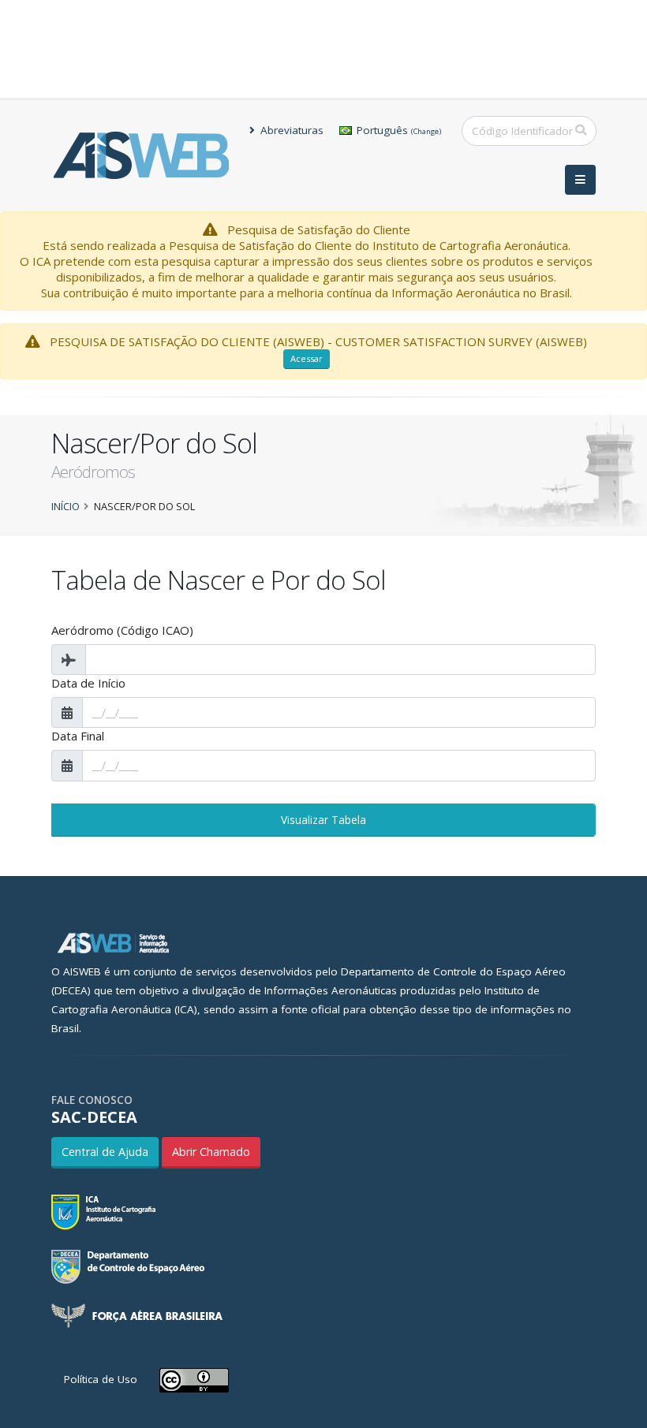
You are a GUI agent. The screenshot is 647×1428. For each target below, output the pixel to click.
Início (65, 506)
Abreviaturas (290, 130)
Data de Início (88, 683)
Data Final (77, 736)
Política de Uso (100, 1379)
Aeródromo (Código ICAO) (122, 630)
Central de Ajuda (105, 1151)
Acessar (306, 358)
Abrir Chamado (211, 1151)
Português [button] (397, 130)
